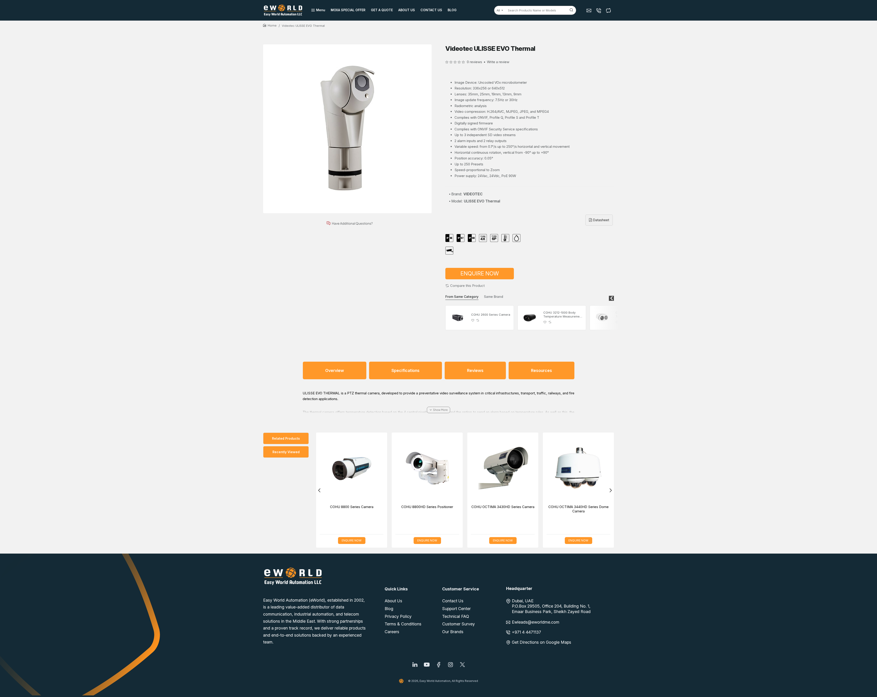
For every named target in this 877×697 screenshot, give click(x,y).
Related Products (286, 438)
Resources (541, 370)
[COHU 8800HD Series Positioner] (427, 468)
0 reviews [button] (474, 62)
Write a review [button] (498, 62)
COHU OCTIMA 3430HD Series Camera (502, 507)
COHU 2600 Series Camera (490, 314)
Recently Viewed (286, 452)
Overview (334, 370)
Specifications (405, 370)
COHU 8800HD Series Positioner (427, 507)
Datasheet (600, 220)
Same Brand (493, 297)
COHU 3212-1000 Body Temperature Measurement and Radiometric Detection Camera (562, 315)
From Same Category (461, 297)
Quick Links (396, 589)
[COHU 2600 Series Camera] (457, 317)
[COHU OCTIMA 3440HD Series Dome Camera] (578, 468)
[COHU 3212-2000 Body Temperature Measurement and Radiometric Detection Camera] (602, 317)
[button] (465, 285)
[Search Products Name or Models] (571, 10)
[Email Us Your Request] (589, 10)
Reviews (475, 370)
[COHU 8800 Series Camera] (351, 468)
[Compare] (609, 10)
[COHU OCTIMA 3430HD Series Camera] (502, 468)
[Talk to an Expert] (599, 10)
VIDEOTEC (473, 194)
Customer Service (460, 589)
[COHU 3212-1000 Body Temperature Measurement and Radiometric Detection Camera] (530, 317)
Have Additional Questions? (352, 223)
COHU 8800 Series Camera (351, 507)
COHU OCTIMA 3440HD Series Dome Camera (578, 509)
